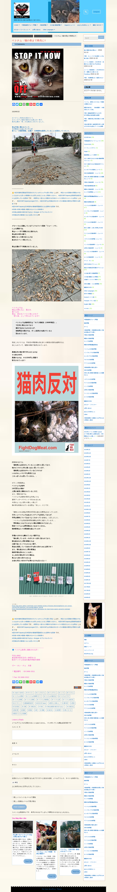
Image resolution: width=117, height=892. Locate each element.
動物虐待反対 (29, 703)
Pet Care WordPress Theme (52, 889)
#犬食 (14, 209)
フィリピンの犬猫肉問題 (91, 393)
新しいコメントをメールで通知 (25, 797)
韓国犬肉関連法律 (89, 202)
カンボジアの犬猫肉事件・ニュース (94, 216)
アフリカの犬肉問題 (89, 363)
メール (15, 754)
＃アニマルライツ (46, 212)
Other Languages (48, 29)
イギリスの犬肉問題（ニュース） (93, 239)
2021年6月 (87, 492)
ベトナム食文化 (68, 699)
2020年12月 (87, 509)
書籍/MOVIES (88, 287)
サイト (14, 765)
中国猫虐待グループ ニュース (92, 141)
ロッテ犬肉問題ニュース (91, 192)
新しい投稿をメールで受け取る (25, 801)
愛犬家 (66, 703)
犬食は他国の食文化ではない (55, 706)
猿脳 (43, 710)
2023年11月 (87, 453)
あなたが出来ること (83, 25)
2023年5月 (87, 463)
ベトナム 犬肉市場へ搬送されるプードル (69, 850)
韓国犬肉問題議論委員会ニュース (93, 196)
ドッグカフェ (41, 692)
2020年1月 (87, 537)
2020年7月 (87, 516)
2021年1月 (87, 506)
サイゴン (30, 692)
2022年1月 (87, 488)
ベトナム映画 (30, 699)
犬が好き (17, 706)
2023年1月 (87, 474)
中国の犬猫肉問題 (89, 335)
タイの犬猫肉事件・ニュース (92, 257)
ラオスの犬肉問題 (89, 359)
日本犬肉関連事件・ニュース (92, 173)
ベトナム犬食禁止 (44, 699)
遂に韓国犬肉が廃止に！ (91, 50)
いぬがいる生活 (19, 692)
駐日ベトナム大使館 (20, 713)
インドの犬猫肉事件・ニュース (92, 244)
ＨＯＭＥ (86, 308)
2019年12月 (87, 541)
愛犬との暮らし (55, 703)
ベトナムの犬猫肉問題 (90, 349)
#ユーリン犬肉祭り (37, 209)
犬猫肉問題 (43, 25)
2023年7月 (87, 460)
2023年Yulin (87, 137)
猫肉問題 (86, 323)
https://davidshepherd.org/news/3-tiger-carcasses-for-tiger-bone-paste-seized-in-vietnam (41, 609)
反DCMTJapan (41, 703)
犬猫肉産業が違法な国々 (91, 367)
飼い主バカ (68, 710)
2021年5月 (87, 495)
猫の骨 (16, 710)
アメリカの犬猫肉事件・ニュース (93, 233)
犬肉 (25, 706)
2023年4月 (87, 467)
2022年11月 (87, 481)
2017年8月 (87, 587)
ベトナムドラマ (64, 696)
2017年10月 (87, 583)
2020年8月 (87, 513)
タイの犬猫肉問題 (89, 397)
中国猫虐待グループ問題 (29, 25)
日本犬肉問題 (88, 370)
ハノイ (62, 692)
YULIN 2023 (87, 144)
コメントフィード (89, 650)
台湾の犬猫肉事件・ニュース (92, 248)
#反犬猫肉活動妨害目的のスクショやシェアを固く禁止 (33, 192)
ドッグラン (52, 692)
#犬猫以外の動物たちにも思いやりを (25, 215)
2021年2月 (87, 502)
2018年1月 (87, 580)
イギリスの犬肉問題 (89, 379)
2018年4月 (87, 572)
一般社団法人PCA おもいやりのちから (18, 18)
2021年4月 (87, 499)
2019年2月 (87, 562)
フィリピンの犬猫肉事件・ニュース (94, 251)
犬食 (41, 706)
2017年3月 (87, 590)
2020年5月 (87, 523)
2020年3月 (87, 530)
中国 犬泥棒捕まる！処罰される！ (94, 77)
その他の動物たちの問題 (91, 276)
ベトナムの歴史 (19, 696)
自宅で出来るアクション (91, 264)
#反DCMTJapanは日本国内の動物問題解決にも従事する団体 (33, 206)
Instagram (97, 12)
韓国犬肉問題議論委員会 (91, 344)
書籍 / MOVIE (97, 25)
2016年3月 (87, 594)
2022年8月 (87, 484)
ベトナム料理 (18, 699)
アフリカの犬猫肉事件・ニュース (93, 222)
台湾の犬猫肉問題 (89, 389)
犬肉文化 (33, 706)
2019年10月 (87, 544)
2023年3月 (87, 470)
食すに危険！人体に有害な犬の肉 (93, 227)
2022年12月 (87, 477)
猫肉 (23, 710)
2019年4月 (87, 555)
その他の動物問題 (55, 25)
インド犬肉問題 (88, 386)
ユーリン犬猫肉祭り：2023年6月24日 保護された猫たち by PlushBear (94, 72)
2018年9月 (87, 565)
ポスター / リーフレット (21, 29)
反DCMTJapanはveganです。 (29, 201)
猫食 (30, 710)
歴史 (73, 703)
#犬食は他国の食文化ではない (22, 212)
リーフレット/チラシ (90, 148)
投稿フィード (88, 646)
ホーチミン (17, 703)
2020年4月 (87, 527)
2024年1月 (87, 449)
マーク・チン (88, 260)
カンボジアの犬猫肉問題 (91, 356)
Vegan (86, 151)
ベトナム (71, 692)
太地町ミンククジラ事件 (91, 279)
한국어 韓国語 (88, 293)
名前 (14, 743)
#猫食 (23, 209)
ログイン (86, 643)
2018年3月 (87, 576)
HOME (16, 25)
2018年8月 (87, 569)
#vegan (36, 212)
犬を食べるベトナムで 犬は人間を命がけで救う (22, 835)
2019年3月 (87, 558)
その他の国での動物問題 (91, 273)
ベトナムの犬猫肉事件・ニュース (43, 36)
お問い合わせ (36, 29)
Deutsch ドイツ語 (89, 297)
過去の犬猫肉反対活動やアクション (94, 267)
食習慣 (59, 710)
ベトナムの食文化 (50, 696)
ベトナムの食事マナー (34, 696)
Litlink (85, 414)
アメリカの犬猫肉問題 (90, 382)
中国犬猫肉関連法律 (89, 185)
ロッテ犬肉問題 (88, 341)
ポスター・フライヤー (90, 404)
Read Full (29, 862)
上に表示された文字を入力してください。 (27, 786)
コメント (16, 727)
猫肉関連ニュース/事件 (90, 155)
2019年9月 (87, 548)
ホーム (86, 326)
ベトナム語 (56, 699)
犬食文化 (71, 706)
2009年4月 (87, 597)
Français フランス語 (90, 300)
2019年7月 (87, 551)
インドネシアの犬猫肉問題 (91, 352)
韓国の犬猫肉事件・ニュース (92, 189)
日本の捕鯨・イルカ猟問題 (91, 284)
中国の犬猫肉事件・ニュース (92, 182)
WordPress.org (88, 653)
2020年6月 (87, 520)
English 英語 (87, 304)
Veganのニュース (69, 25)
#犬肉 (19, 209)
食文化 (50, 710)
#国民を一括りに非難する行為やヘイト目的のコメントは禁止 (55, 198)
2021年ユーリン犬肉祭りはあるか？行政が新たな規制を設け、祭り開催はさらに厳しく (94, 434)
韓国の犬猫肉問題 (89, 338)
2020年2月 (87, 534)
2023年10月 (87, 456)
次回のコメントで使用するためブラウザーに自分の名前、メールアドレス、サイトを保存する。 (46, 778)
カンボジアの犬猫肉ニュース (92, 169)
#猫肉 (28, 209)
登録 (85, 639)
